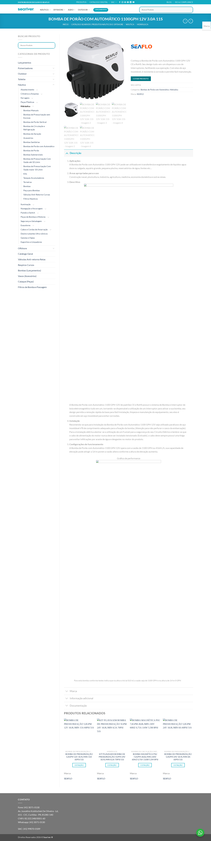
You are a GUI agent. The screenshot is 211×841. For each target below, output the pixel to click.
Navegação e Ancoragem (32, 208)
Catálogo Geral (25, 253)
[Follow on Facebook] (120, 2)
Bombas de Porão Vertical (35, 122)
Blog (169, 2)
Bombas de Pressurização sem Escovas (36, 116)
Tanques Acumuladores (33, 178)
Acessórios (28, 138)
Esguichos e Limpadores (31, 242)
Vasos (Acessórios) (27, 276)
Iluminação (26, 204)
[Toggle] (53, 68)
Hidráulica (142, 24)
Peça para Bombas (31, 190)
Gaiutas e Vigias (28, 238)
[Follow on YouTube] (133, 2)
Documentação (78, 705)
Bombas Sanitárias (31, 142)
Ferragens (25, 98)
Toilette (21, 79)
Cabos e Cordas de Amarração (34, 229)
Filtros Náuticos (30, 199)
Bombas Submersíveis (33, 154)
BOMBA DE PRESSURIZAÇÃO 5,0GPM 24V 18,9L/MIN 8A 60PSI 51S (178, 757)
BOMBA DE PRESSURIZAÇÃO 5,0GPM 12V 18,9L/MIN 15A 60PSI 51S (79, 757)
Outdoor (83, 10)
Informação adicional (81, 698)
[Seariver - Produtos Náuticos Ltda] (26, 9)
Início (66, 24)
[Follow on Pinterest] (128, 2)
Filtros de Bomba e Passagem (32, 287)
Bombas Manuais (31, 110)
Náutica (44, 10)
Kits (25, 174)
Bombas (27, 186)
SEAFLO (140, 94)
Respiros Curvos (26, 265)
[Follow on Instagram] (122, 2)
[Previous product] (190, 21)
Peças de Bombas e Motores (33, 217)
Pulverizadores (25, 68)
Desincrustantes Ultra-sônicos (34, 233)
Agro (70, 10)
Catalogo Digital (99, 2)
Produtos (81, 2)
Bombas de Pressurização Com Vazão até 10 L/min (37, 160)
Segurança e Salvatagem (31, 221)
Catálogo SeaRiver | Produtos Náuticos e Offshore (97, 24)
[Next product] (185, 21)
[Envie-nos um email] (125, 2)
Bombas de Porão (31, 150)
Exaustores (25, 225)
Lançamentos (24, 62)
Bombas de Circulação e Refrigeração (34, 128)
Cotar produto (141, 79)
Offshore (58, 10)
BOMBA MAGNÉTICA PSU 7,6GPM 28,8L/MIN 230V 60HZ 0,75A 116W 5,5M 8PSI (145, 757)
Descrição (75, 153)
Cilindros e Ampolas (30, 94)
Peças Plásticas (27, 102)
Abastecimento (27, 89)
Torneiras (27, 182)
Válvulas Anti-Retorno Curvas (36, 194)
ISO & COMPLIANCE (184, 2)
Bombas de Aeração (32, 134)
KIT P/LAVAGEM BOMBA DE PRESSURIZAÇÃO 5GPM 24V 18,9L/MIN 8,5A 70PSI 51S (112, 757)
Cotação (79, 765)
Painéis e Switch (28, 212)
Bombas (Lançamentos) (29, 270)
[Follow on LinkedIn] (130, 2)
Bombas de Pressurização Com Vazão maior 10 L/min (37, 168)
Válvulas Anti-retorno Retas (32, 259)
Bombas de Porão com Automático (38, 146)
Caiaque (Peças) (26, 281)
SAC (113, 2)
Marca (73, 691)
